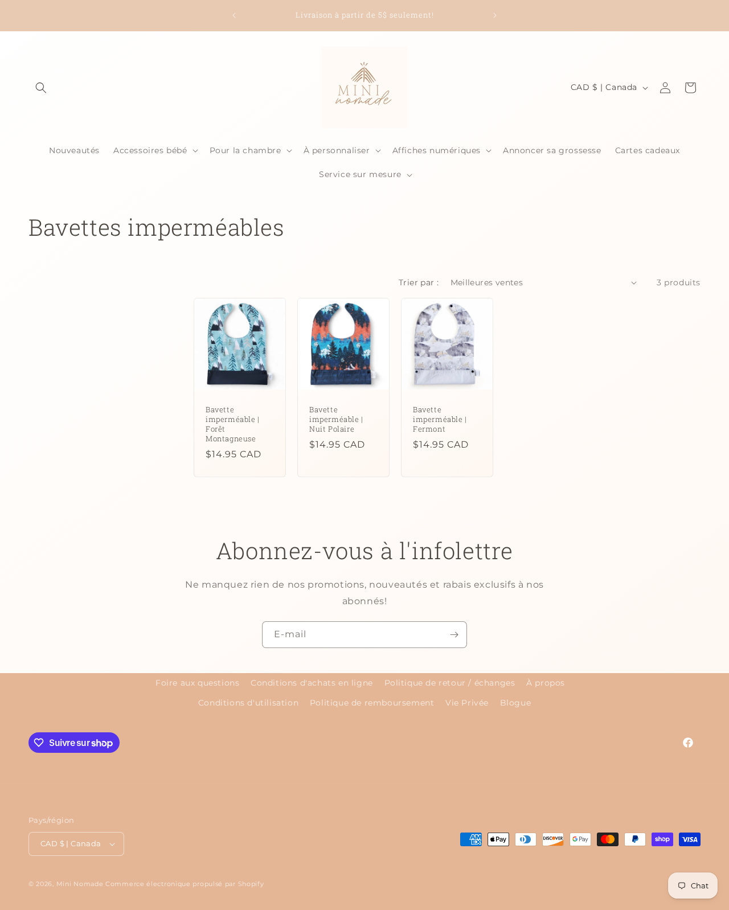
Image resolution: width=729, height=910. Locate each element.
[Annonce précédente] (234, 15)
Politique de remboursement (372, 703)
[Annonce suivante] (494, 15)
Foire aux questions (197, 683)
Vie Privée (467, 703)
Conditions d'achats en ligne (312, 683)
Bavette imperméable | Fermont (440, 419)
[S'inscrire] (453, 634)
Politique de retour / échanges (449, 683)
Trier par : (419, 282)
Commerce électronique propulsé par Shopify (184, 884)
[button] (41, 87)
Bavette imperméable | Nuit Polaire (336, 419)
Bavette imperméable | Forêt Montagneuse (233, 424)
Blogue (515, 703)
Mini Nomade (80, 884)
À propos (545, 683)
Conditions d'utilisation (248, 703)
